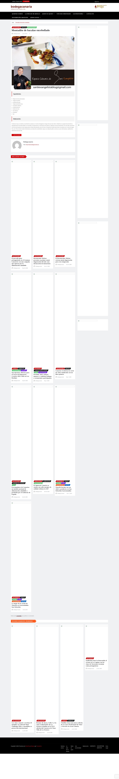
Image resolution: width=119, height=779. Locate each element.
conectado (18, 616)
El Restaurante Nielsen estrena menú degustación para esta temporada (64, 260)
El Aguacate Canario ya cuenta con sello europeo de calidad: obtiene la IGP (42, 487)
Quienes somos (17, 13)
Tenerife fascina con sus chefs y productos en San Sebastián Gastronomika (64, 489)
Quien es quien (47, 13)
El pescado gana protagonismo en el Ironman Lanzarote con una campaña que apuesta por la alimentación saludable (21, 262)
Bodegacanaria (17, 33)
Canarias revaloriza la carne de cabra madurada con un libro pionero (65, 372)
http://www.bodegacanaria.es (32, 144)
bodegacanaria (21, 6)
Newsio (33, 746)
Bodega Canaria (61, 493)
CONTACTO (90, 13)
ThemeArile (39, 746)
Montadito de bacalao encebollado (22, 22)
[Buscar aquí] (107, 13)
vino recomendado (64, 13)
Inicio (13, 22)
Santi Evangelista (17, 135)
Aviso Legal (34, 17)
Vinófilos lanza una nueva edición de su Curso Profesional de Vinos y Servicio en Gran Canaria (72, 724)
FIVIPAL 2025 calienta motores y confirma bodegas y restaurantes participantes (43, 376)
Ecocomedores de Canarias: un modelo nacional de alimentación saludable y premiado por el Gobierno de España (21, 490)
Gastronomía (78, 13)
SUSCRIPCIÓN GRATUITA (20, 17)
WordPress (28, 746)
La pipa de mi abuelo (32, 13)
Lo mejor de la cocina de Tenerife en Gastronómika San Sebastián (20, 605)
